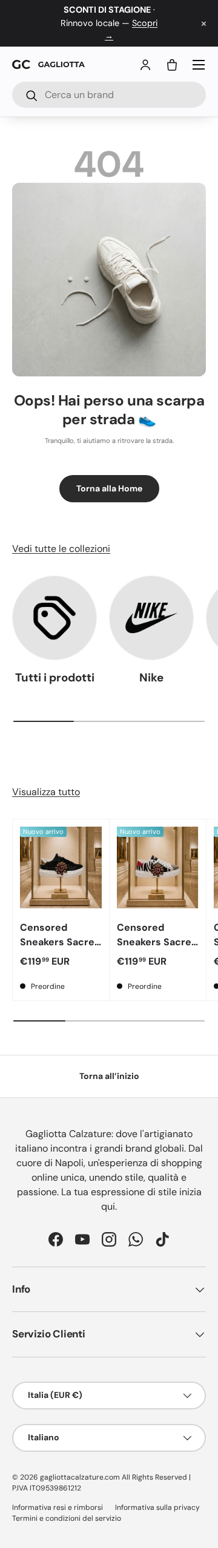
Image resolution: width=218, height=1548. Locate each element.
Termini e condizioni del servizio (66, 1518)
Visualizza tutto (46, 791)
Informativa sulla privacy (157, 1507)
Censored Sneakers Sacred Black (60, 942)
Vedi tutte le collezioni (61, 548)
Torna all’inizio (109, 1076)
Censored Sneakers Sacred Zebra (157, 942)
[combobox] (109, 95)
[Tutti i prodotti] (54, 618)
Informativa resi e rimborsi (57, 1507)
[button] (172, 64)
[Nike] (151, 618)
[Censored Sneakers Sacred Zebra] (158, 867)
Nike (151, 677)
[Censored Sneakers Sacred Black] (61, 867)
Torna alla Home (109, 488)
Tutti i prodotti (54, 677)
